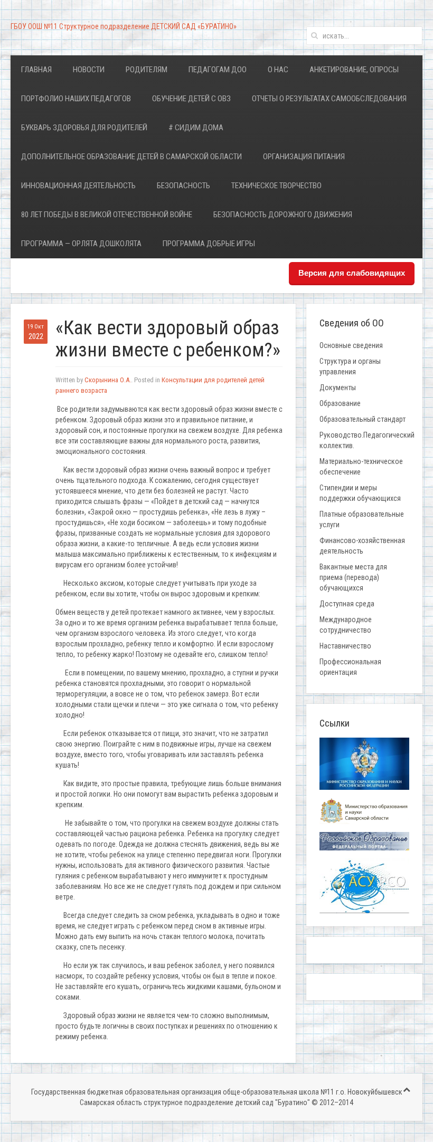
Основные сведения (351, 345)
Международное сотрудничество (345, 624)
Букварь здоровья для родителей (84, 127)
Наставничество (345, 646)
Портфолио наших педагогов (76, 98)
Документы (337, 387)
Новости (89, 69)
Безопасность (183, 185)
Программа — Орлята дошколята (81, 243)
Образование (340, 403)
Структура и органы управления (350, 366)
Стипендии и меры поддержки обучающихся (360, 492)
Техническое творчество (276, 185)
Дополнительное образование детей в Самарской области (131, 156)
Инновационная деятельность (78, 185)
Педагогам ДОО (218, 69)
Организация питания (304, 156)
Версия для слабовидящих (351, 272)
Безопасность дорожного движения (282, 214)
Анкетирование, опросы (354, 69)
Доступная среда (346, 603)
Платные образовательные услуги (361, 519)
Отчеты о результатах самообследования (329, 98)
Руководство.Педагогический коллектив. (367, 440)
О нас (278, 69)
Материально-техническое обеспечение (361, 466)
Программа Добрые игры (209, 243)
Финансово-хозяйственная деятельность (362, 545)
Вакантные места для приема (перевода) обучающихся (353, 577)
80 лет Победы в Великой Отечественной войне (106, 214)
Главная (36, 69)
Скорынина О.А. (107, 380)
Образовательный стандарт (362, 419)
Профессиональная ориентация (350, 666)
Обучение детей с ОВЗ (191, 98)
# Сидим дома (195, 127)
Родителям (146, 69)
